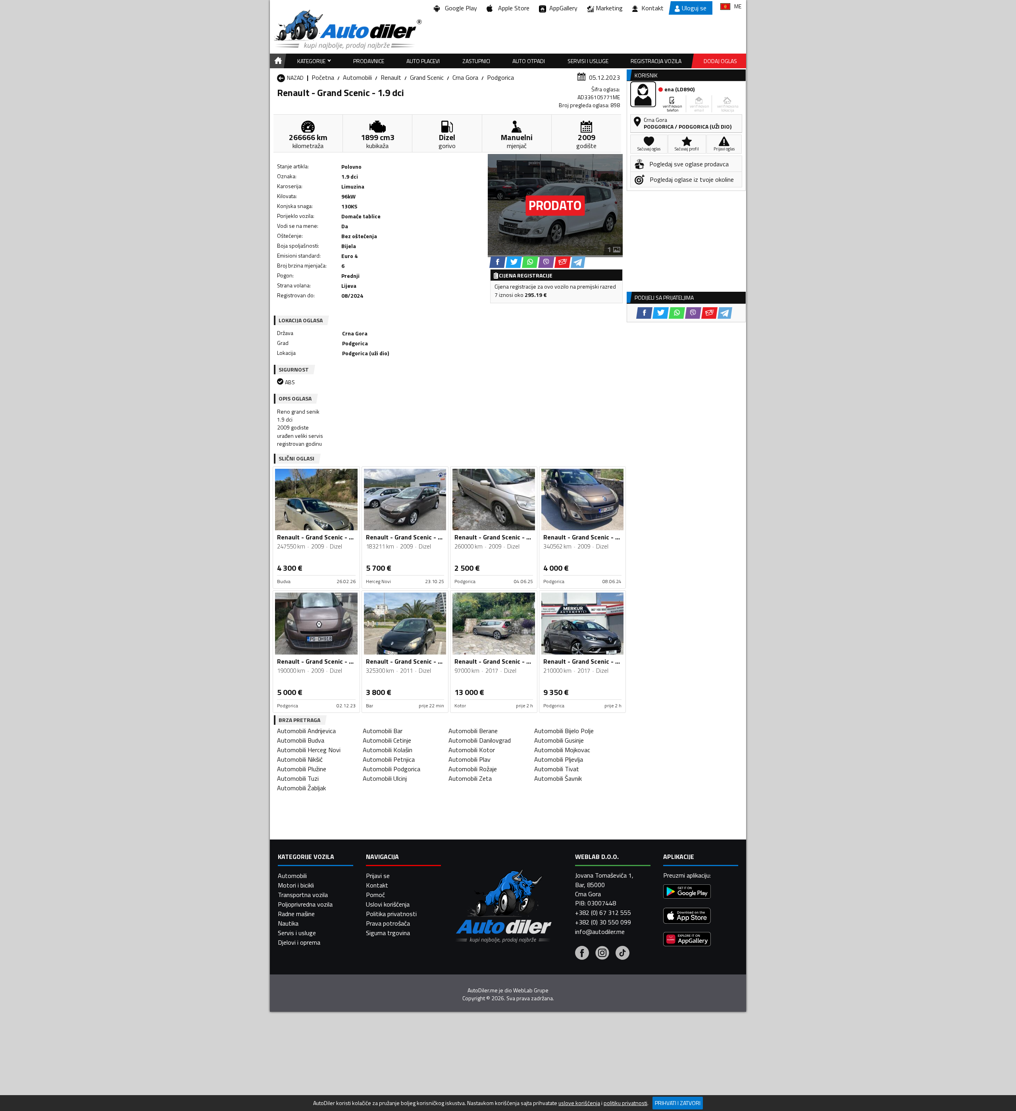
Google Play (459, 8)
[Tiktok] (622, 954)
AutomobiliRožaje (472, 769)
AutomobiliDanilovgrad (479, 740)
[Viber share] (546, 262)
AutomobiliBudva (300, 740)
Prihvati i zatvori (677, 1103)
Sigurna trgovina (388, 933)
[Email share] (562, 262)
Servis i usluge (297, 933)
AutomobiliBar (382, 731)
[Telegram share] (578, 262)
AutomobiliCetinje (387, 740)
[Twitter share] (513, 262)
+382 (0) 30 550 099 (603, 922)
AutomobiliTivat (556, 769)
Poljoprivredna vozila (305, 904)
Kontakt (652, 8)
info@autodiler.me (600, 931)
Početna (323, 77)
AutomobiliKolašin (387, 750)
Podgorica (500, 77)
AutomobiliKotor (471, 750)
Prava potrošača (388, 923)
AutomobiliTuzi (298, 778)
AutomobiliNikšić (300, 759)
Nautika (288, 923)
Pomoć (375, 894)
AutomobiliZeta (470, 778)
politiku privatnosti (625, 1103)
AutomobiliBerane (473, 731)
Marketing (609, 8)
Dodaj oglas (720, 61)
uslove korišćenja (579, 1103)
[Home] (277, 61)
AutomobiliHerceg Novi (309, 750)
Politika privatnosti (391, 913)
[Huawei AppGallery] (687, 940)
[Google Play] (687, 892)
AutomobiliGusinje (559, 740)
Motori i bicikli (296, 885)
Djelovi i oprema (299, 942)
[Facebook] (582, 954)
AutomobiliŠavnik (558, 778)
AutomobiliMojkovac (562, 750)
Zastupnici (476, 61)
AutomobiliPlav (469, 759)
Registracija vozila (656, 61)
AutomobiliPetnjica (389, 759)
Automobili (357, 77)
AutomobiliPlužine (301, 769)
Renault (391, 77)
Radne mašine (296, 913)
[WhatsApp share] (530, 262)
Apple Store (512, 8)
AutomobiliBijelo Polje (564, 731)
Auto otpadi (528, 61)
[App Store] (687, 917)
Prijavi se (378, 875)
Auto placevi (423, 61)
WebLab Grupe (530, 990)
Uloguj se (694, 8)
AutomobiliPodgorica (391, 769)
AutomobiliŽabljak (301, 788)
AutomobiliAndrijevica (306, 731)
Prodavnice (368, 61)
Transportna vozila (303, 894)
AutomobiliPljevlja (558, 759)
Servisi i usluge (588, 61)
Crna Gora (465, 77)
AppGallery (561, 8)
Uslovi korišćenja (388, 904)
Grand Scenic (427, 77)
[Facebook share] (497, 262)
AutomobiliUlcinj (385, 778)
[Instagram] (602, 954)
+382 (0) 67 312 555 (603, 912)
